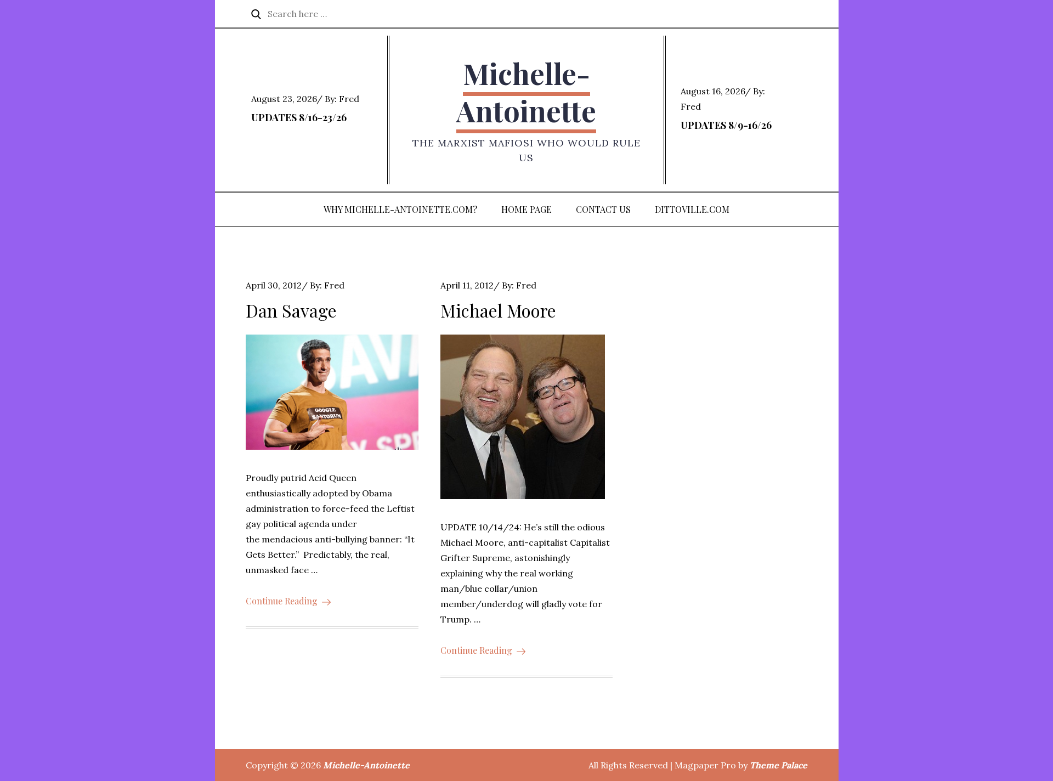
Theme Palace (778, 765)
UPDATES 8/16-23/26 (299, 117)
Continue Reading (282, 601)
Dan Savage (291, 310)
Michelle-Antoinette (526, 91)
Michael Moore (498, 310)
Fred (349, 98)
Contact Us (603, 209)
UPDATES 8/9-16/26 (726, 125)
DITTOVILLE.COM (692, 209)
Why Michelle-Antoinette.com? (400, 209)
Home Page (526, 209)
